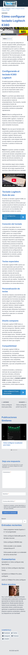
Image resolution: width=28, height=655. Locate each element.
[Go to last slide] (4, 436)
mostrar (9, 38)
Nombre (6, 494)
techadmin (5, 562)
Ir (24, 521)
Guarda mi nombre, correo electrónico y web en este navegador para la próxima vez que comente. (15, 507)
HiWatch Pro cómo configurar (17, 580)
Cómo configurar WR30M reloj (13, 542)
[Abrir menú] (23, 3)
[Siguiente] (24, 436)
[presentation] (14, 432)
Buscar (4, 518)
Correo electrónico (9, 501)
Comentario (7, 472)
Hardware (4, 13)
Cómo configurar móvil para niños (7, 405)
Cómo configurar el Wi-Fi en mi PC (21, 405)
